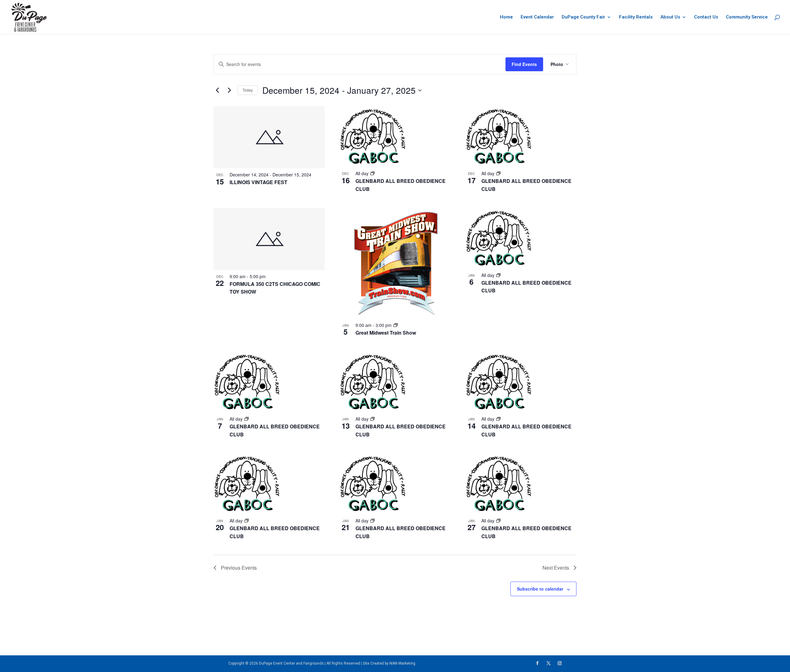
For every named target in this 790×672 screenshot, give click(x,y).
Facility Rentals (636, 17)
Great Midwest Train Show (386, 332)
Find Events (524, 64)
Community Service (747, 17)
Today (248, 90)
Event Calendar (537, 17)
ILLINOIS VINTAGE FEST (258, 182)
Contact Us (706, 17)
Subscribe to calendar (540, 589)
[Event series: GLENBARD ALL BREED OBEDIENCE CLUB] (372, 173)
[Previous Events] (217, 90)
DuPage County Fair (583, 17)
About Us (670, 17)
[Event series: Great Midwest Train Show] (395, 325)
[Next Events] (229, 90)
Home (506, 17)
